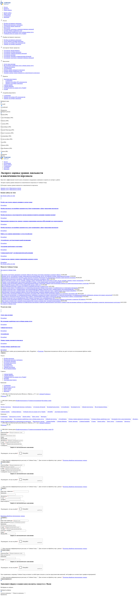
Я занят (6, 89)
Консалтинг (7, 27)
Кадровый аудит (8, 365)
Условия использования (34, 400)
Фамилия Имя (5, 432)
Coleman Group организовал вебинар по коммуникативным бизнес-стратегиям (67, 283)
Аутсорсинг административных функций (15, 53)
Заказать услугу (5, 188)
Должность (4, 440)
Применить (4, 154)
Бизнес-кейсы (7, 12)
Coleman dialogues (9, 86)
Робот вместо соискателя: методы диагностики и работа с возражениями (62, 296)
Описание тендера (6, 530)
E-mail (3, 442)
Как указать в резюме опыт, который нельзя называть (46, 301)
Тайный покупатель (9, 67)
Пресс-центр (7, 14)
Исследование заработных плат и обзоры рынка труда (19, 32)
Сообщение (4, 445)
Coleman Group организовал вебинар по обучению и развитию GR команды (65, 299)
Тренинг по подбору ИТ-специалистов (14, 42)
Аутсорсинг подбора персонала (12, 52)
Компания (4, 434)
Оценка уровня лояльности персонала (14, 70)
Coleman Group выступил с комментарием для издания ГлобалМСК (57, 290)
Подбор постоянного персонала (12, 23)
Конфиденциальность (22, 400)
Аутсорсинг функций (10, 361)
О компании (7, 15)
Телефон (3, 443)
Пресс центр (7, 389)
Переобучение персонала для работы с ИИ (37, 279)
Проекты (6, 8)
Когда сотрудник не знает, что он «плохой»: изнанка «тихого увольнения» (63, 280)
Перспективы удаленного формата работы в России (45, 292)
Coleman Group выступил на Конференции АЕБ (42, 298)
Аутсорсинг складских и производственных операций (19, 29)
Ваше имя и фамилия (7, 491)
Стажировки (8, 80)
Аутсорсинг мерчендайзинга (12, 50)
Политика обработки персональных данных (75, 460)
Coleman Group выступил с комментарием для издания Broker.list (56, 289)
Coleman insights (8, 85)
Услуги (6, 7)
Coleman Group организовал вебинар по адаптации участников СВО (59, 293)
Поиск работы (8, 10)
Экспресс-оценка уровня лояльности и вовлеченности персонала (22, 72)
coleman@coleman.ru (44, 394)
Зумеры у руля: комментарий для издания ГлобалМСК (47, 282)
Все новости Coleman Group (8, 270)
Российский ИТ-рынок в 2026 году (31, 285)
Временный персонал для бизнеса (13, 25)
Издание (3, 466)
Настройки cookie (46, 400)
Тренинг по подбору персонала (12, 44)
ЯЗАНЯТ (6, 378)
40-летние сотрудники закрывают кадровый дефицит (46, 274)
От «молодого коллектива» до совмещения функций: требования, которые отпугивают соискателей (84, 295)
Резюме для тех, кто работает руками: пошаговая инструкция (53, 276)
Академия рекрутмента (10, 79)
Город (2, 437)
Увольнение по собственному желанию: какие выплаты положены (57, 277)
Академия (6, 167)
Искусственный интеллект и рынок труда (36, 286)
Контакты (6, 17)
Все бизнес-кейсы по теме (8, 195)
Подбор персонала (9, 358)
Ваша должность (5, 522)
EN (52, 429)
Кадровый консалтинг (10, 363)
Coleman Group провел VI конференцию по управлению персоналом (59, 287)
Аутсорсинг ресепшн (9, 55)
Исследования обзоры (10, 368)
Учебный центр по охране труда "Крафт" (15, 33)
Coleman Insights (8, 374)
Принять (3, 353)
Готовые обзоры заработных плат (13, 30)
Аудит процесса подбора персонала (13, 41)
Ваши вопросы (5, 501)
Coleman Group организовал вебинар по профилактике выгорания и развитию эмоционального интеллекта (90, 302)
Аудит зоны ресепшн (9, 64)
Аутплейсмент (8, 68)
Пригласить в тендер (15, 188)
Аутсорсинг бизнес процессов (12, 26)
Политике (41, 351)
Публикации (7, 163)
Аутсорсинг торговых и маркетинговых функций (17, 56)
